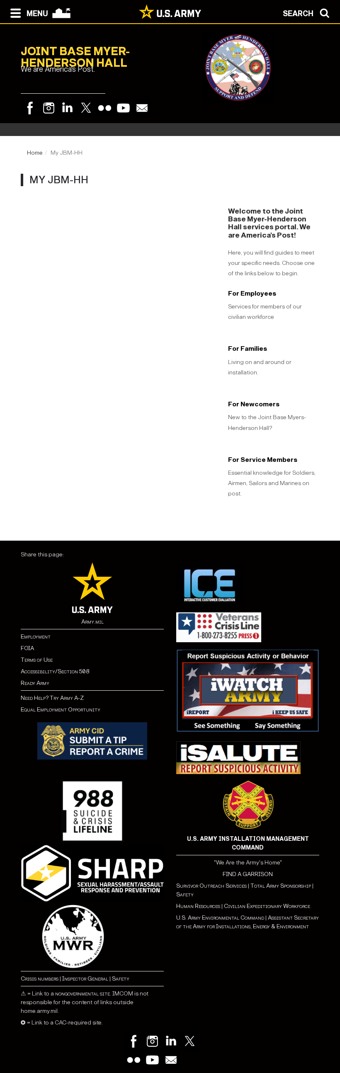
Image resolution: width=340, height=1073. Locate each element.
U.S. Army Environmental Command (220, 917)
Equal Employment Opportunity (60, 709)
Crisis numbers (39, 978)
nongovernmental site (82, 993)
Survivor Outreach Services (211, 885)
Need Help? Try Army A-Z (52, 698)
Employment (36, 636)
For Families (247, 348)
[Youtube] (123, 108)
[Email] (142, 108)
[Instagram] (48, 108)
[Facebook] (30, 108)
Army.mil (92, 621)
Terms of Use (37, 659)
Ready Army (35, 683)
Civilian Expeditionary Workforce (267, 906)
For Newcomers (253, 404)
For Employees (252, 293)
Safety (120, 978)
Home (35, 152)
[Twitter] (86, 108)
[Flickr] (104, 108)
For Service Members (262, 460)
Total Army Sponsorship (280, 885)
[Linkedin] (67, 108)
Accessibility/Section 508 (55, 671)
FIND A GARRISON (248, 874)
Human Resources (198, 906)
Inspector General (85, 978)
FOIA (27, 648)
